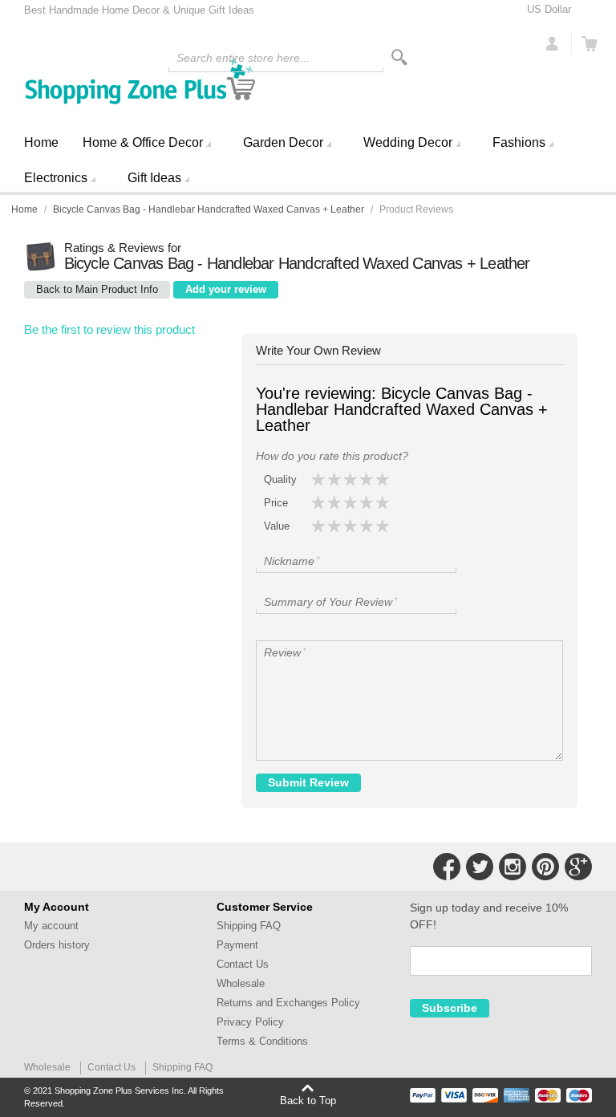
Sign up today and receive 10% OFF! (489, 916)
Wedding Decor (407, 142)
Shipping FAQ (249, 926)
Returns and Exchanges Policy (288, 1003)
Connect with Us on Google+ (578, 866)
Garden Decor (283, 142)
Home (41, 142)
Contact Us (243, 964)
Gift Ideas (154, 178)
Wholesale (241, 983)
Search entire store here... (243, 57)
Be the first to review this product (109, 329)
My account (51, 926)
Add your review (225, 289)
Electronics (55, 178)
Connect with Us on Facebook (446, 866)
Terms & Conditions (262, 1041)
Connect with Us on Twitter (479, 866)
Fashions (518, 142)
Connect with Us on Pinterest (545, 866)
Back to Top (308, 1100)
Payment (237, 945)
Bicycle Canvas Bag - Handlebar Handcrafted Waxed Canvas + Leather (208, 209)
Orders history (57, 945)
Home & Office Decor (143, 142)
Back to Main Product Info (97, 289)
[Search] (399, 57)
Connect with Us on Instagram (512, 866)
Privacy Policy (250, 1022)
